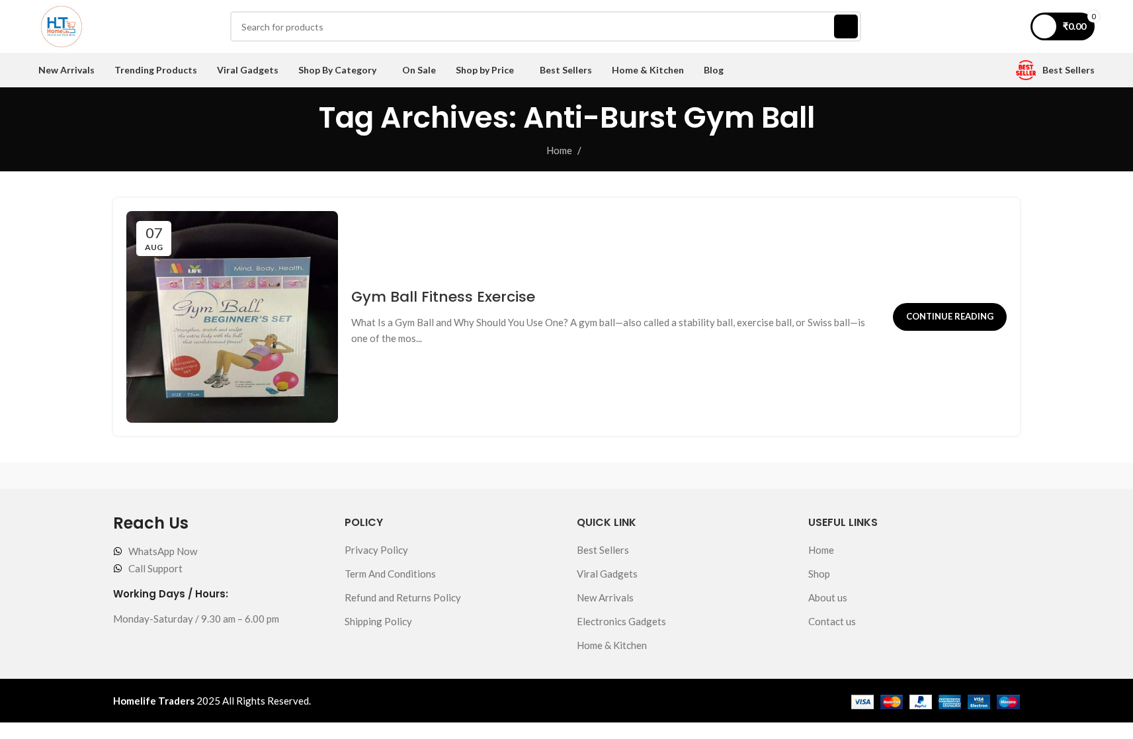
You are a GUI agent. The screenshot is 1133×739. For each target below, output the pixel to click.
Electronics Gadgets (621, 621)
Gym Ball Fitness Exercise (443, 296)
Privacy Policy (376, 550)
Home (559, 150)
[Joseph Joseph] (696, 475)
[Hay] (825, 475)
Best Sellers (603, 550)
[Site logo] (61, 25)
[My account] (1012, 26)
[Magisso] (307, 475)
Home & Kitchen (612, 645)
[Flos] (955, 475)
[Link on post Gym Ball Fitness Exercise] (232, 317)
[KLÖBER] (567, 475)
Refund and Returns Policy (403, 597)
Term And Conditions (390, 574)
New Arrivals (605, 597)
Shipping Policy (378, 621)
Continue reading (949, 316)
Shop (819, 574)
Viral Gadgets (607, 574)
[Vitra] (178, 475)
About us (827, 597)
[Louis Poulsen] (437, 475)
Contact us (832, 621)
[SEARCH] (846, 26)
